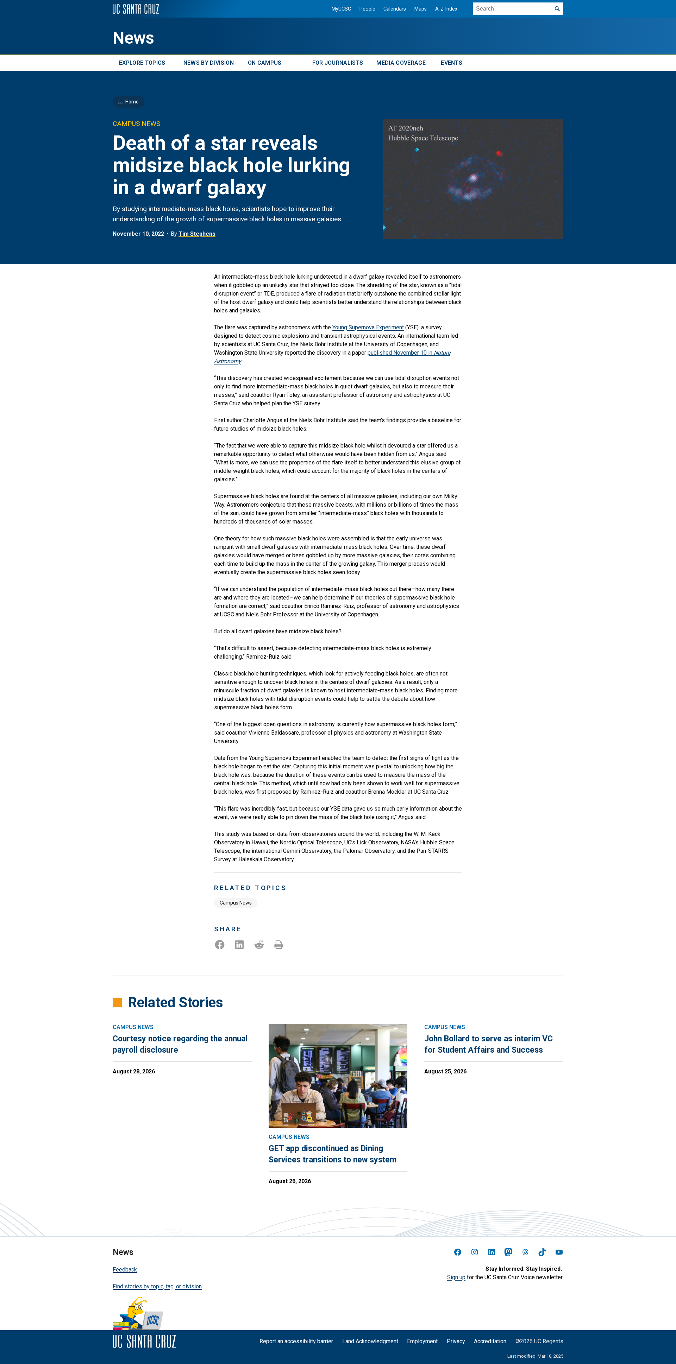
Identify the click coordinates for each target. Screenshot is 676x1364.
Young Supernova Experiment (368, 327)
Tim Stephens (197, 233)
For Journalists (337, 62)
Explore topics (142, 62)
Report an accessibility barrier (296, 1341)
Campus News (236, 903)
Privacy (456, 1341)
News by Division (208, 62)
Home (132, 101)
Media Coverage (400, 62)
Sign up (456, 1277)
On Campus (265, 62)
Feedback (125, 1269)
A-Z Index (446, 9)
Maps (420, 9)
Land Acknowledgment (370, 1341)
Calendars (394, 9)
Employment (422, 1341)
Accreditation (490, 1341)
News (133, 38)
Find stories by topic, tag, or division (157, 1286)
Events (451, 62)
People (367, 9)
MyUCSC (341, 9)
